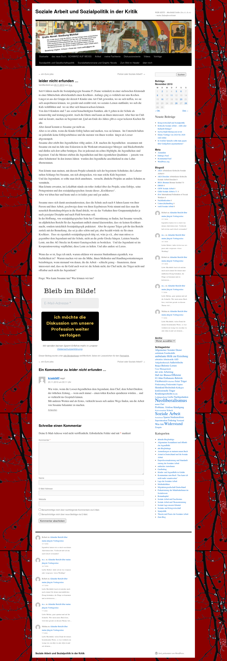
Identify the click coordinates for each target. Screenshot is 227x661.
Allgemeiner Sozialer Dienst (168, 349)
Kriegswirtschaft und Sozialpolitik (171, 122)
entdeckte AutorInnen (166, 466)
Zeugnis (158, 427)
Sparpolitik (162, 511)
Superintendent (161, 420)
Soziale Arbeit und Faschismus (170, 499)
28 (186, 103)
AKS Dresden (163, 176)
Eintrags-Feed (163, 155)
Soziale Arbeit (167, 413)
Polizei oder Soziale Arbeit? (131, 74)
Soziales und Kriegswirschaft (169, 508)
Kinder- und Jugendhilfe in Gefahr (171, 472)
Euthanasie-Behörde (173, 378)
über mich (147, 62)
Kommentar (45, 439)
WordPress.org (164, 161)
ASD (176, 359)
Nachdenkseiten (164, 200)
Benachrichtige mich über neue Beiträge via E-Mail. (65, 514)
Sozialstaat (159, 417)
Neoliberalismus (171, 400)
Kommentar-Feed (164, 158)
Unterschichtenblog (165, 203)
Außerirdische (176, 362)
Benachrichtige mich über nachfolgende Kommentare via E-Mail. (71, 509)
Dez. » (185, 110)
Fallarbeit (170, 381)
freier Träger (181, 381)
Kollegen (180, 387)
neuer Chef (159, 404)
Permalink (124, 355)
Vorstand (180, 420)
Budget (158, 365)
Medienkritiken (164, 484)
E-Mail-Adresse (46, 488)
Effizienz (176, 375)
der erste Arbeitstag (164, 371)
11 (171, 95)
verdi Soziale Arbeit (165, 206)
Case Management (163, 368)
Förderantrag (160, 384)
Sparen (166, 417)
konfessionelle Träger (165, 390)
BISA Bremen (163, 182)
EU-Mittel (159, 378)
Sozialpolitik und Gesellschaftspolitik (56, 62)
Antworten (52, 409)
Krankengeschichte (164, 393)
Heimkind (159, 387)
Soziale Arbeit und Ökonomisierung (172, 502)
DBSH (160, 185)
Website (42, 499)
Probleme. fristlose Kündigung (169, 407)
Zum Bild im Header (129, 62)
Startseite (43, 56)
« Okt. (157, 110)
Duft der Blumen (163, 375)
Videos (147, 56)
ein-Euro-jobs (46, 74)
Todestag (172, 420)
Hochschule (170, 387)
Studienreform (177, 417)
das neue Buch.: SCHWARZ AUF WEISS (72, 56)
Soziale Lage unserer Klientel (169, 505)
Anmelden (162, 152)
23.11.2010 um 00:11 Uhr (59, 382)
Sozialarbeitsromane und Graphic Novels (97, 62)
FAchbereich (161, 381)
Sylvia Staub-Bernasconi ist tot (170, 131)
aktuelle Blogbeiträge (166, 439)
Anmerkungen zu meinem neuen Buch (173, 451)
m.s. (70, 84)
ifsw (159, 194)
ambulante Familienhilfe (165, 353)
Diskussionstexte (132, 56)
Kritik (175, 394)
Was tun (159, 424)
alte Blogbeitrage (71, 355)
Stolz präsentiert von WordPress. (171, 653)
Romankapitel (163, 496)
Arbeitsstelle (168, 359)
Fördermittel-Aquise (174, 384)
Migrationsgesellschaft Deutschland (172, 487)
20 (181, 99)
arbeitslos (159, 359)
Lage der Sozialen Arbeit (167, 481)
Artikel (98, 56)
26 (176, 103)
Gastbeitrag (162, 469)
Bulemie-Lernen (169, 365)
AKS (160, 170)
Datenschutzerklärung (69, 349)
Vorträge (158, 56)
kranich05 (53, 378)
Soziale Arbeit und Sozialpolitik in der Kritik (86, 11)
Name (41, 477)
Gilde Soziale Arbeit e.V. (167, 191)
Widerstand (173, 423)
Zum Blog (162, 517)
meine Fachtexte (112, 56)
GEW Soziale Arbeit (166, 188)
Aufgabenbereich (162, 362)
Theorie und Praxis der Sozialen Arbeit (173, 514)
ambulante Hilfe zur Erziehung (171, 356)
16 (162, 99)
